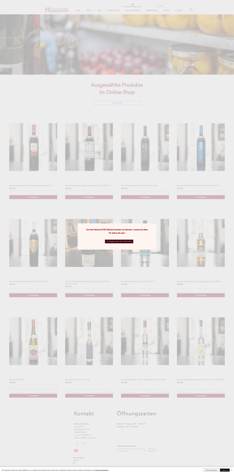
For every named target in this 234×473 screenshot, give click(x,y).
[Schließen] (232, 470)
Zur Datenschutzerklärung (101, 470)
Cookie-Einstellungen (211, 470)
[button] (119, 241)
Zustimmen (225, 470)
